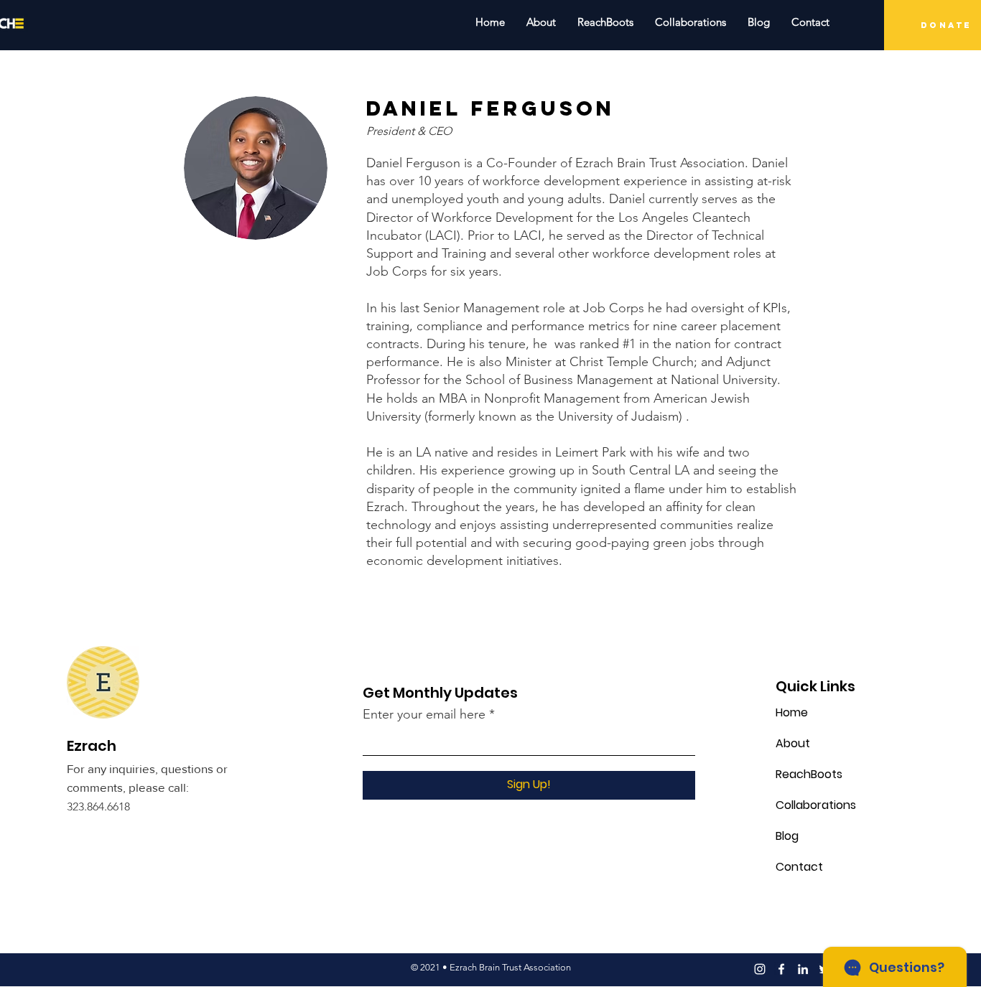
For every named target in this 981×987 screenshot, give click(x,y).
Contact (799, 867)
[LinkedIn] (803, 969)
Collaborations (815, 805)
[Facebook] (781, 969)
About (793, 743)
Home (792, 712)
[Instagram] (760, 969)
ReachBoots (809, 774)
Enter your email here (424, 714)
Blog (787, 836)
